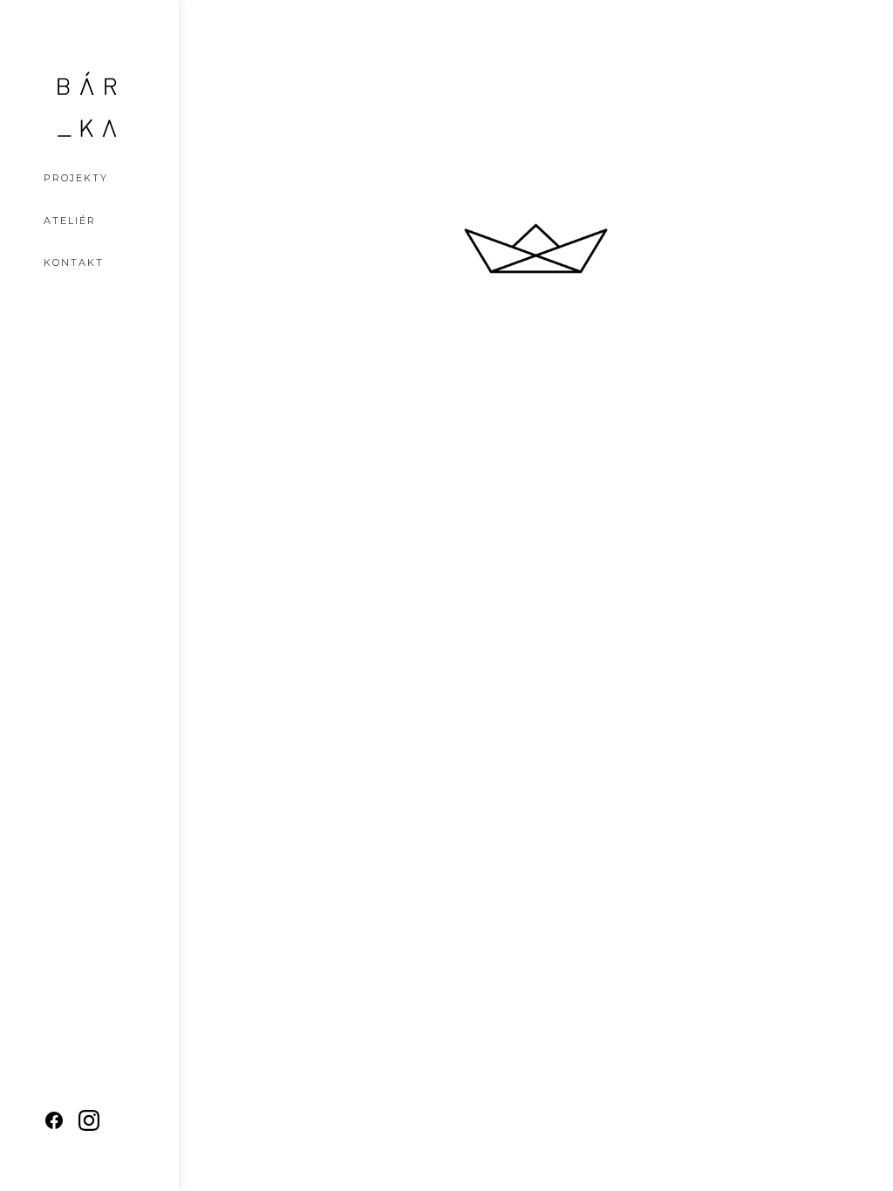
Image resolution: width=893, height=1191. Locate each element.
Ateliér (70, 220)
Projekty (76, 178)
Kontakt (74, 262)
